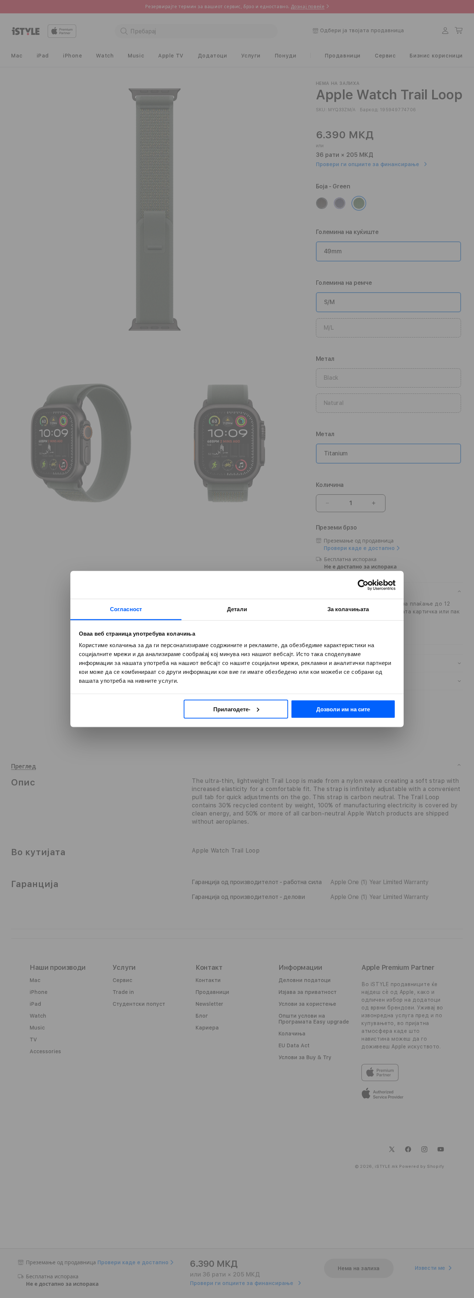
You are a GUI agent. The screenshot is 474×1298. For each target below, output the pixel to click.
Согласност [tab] (126, 609)
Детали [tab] (237, 609)
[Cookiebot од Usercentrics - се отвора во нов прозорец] (363, 584)
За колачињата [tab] (348, 609)
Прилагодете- (231, 709)
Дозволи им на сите (343, 709)
